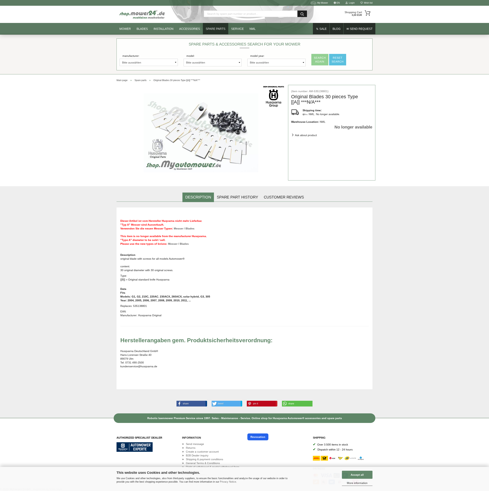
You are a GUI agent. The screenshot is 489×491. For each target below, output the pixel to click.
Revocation (257, 436)
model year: (257, 55)
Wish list (367, 3)
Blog (337, 28)
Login (351, 3)
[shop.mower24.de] (142, 14)
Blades (142, 28)
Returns (190, 447)
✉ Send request (359, 28)
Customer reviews (284, 197)
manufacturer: (130, 55)
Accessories (189, 28)
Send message (195, 443)
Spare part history (237, 197)
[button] (191, 403)
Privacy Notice (228, 481)
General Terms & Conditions (203, 463)
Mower (125, 28)
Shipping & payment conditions (204, 459)
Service (237, 28)
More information (357, 482)
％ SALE (321, 28)
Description (198, 197)
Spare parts (215, 28)
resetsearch (338, 59)
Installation (163, 28)
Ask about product (306, 135)
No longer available (353, 127)
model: (190, 55)
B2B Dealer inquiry (197, 455)
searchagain (320, 59)
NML (252, 28)
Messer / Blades (184, 228)
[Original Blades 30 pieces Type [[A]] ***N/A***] (201, 132)
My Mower (322, 3)
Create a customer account (202, 451)
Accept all (357, 474)
